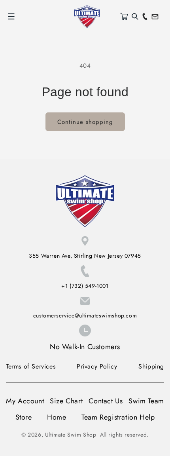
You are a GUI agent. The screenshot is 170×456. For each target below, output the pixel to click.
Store (23, 417)
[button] (11, 17)
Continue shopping (85, 122)
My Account (25, 401)
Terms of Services (30, 366)
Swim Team (146, 401)
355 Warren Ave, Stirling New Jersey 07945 (85, 256)
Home (56, 417)
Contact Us (106, 401)
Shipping (151, 366)
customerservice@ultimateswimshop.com (85, 315)
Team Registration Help (118, 417)
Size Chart (66, 401)
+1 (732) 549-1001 (84, 286)
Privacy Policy (97, 366)
